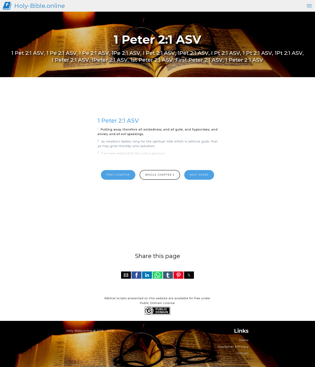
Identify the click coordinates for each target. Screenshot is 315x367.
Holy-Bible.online (39, 5)
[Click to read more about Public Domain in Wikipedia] (157, 313)
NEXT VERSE (199, 174)
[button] (126, 275)
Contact (243, 353)
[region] (157, 101)
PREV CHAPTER (118, 174)
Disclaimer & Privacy (233, 346)
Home (244, 340)
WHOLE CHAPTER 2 (159, 174)
